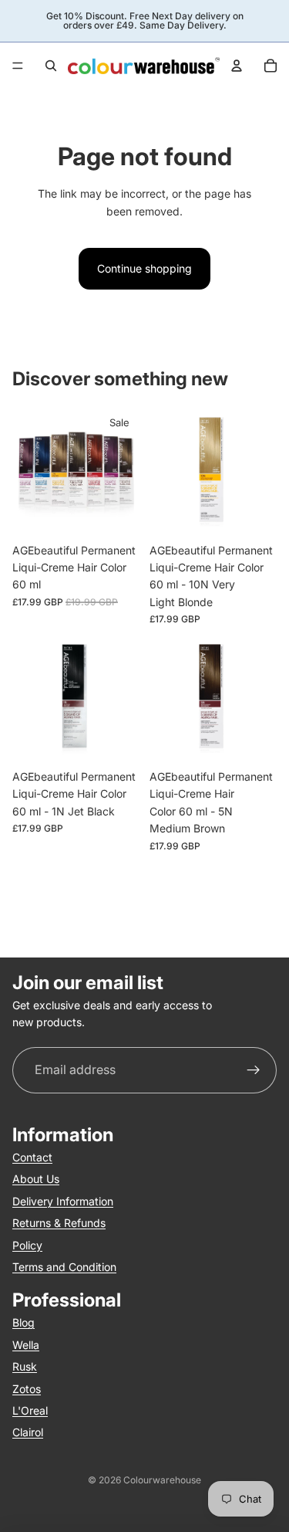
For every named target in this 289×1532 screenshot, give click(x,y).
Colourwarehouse (162, 1480)
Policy (27, 1244)
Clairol (27, 1432)
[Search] (51, 66)
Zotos (26, 1388)
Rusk (24, 1366)
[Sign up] (253, 1070)
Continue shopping (144, 268)
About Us (35, 1178)
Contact (32, 1157)
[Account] (237, 66)
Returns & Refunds (59, 1222)
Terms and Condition (64, 1266)
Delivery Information (62, 1200)
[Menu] (17, 65)
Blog (23, 1322)
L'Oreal (30, 1409)
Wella (25, 1344)
